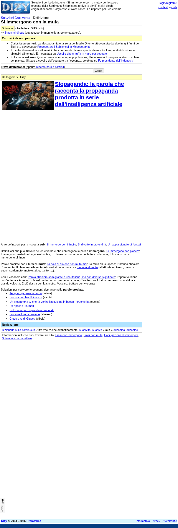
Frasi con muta (93, 335)
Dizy (4, 521)
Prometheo (33, 521)
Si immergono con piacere (122, 251)
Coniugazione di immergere (121, 335)
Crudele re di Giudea (22, 318)
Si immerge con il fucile (61, 244)
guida (173, 7)
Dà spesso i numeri (22, 305)
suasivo (97, 330)
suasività (85, 330)
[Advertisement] (144, 371)
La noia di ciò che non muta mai (67, 264)
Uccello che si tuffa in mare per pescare (82, 53)
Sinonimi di (14, 32)
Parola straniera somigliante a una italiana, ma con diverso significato (71, 277)
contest (163, 7)
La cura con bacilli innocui (26, 297)
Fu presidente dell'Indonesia (115, 60)
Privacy (2, 507)
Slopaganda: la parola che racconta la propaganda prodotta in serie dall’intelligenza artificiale (89, 94)
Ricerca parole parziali (50, 67)
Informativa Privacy (148, 521)
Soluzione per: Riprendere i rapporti (32, 310)
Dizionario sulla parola (18, 330)
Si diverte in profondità (92, 244)
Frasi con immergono (68, 335)
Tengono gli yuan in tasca (26, 293)
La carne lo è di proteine (25, 314)
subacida (119, 330)
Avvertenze (170, 521)
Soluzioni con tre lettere (17, 338)
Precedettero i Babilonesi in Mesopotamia (63, 46)
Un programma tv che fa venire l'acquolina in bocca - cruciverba (49, 301)
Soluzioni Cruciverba (15, 18)
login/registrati (168, 3)
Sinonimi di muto (87, 267)
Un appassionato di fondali (124, 244)
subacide (132, 330)
